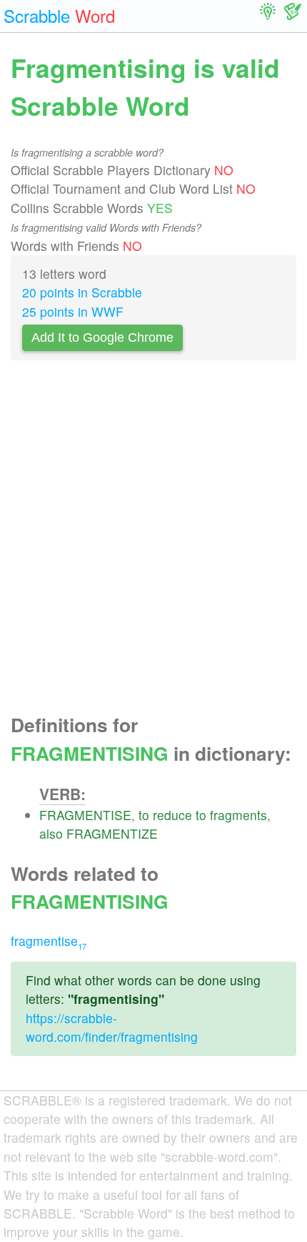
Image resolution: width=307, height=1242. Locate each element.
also (51, 833)
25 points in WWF (73, 311)
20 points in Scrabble (82, 292)
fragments (238, 815)
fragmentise (48, 941)
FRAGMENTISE (85, 815)
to (144, 815)
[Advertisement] (153, 541)
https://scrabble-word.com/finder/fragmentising (112, 1027)
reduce (172, 815)
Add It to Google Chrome (102, 337)
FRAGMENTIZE (112, 833)
